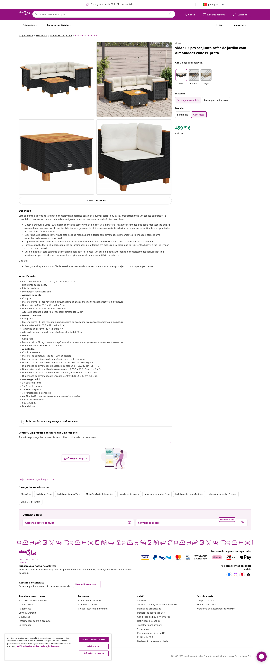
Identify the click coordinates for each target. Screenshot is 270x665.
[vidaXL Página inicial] (24, 13)
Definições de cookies (148, 620)
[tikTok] (248, 574)
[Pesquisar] (171, 14)
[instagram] (235, 574)
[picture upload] (114, 458)
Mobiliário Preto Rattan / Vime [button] (100, 494)
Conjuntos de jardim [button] (30, 501)
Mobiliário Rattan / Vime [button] (68, 494)
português (213, 4)
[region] (57, 647)
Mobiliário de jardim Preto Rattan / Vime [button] (223, 494)
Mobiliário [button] (26, 494)
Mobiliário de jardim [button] (129, 494)
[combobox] (103, 14)
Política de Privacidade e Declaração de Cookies (38, 646)
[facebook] (229, 574)
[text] (182, 128)
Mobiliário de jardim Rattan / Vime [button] (190, 494)
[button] (108, 4)
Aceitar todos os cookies (93, 639)
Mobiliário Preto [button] (43, 494)
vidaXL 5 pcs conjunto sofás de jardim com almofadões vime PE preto (210, 50)
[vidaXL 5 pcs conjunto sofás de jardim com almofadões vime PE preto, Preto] (56, 79)
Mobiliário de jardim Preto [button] (157, 494)
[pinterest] (242, 574)
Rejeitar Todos (93, 646)
